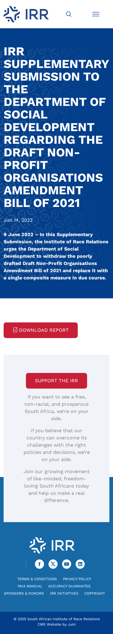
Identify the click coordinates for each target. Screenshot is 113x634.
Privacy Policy (77, 579)
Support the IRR (56, 380)
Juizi (72, 624)
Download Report (44, 330)
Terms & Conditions (37, 579)
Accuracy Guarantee (69, 586)
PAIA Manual (30, 586)
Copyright (94, 593)
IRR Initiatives (64, 593)
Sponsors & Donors (24, 593)
